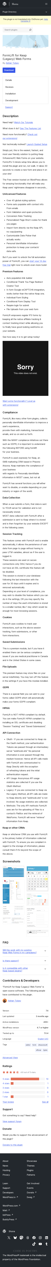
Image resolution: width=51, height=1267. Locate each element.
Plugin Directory (9, 12)
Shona (12, 1231)
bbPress (8, 1215)
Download (9, 70)
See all (45, 1102)
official (38, 1050)
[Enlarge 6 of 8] (45, 897)
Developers (8, 1192)
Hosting (6, 1170)
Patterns (31, 1175)
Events (30, 1188)
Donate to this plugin (13, 1145)
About (5, 1161)
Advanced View (10, 1057)
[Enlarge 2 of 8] (21, 883)
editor (28, 1045)
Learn (5, 1183)
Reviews (9, 87)
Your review (8, 1102)
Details (8, 80)
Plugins (30, 1170)
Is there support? (11, 961)
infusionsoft (42, 1045)
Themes (31, 1165)
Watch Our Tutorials (23, 122)
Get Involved (33, 1183)
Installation (10, 93)
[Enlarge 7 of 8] (45, 911)
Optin (45, 1050)
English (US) (43, 1039)
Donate (32, 1192)
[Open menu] (47, 4)
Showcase (32, 1161)
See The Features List (30, 128)
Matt (6, 1210)
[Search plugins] (30, 29)
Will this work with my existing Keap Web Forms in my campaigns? (20, 951)
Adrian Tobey (12, 63)
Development (11, 100)
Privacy (6, 1175)
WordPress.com (11, 1205)
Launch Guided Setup (37, 144)
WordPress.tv (10, 1197)
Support (9, 107)
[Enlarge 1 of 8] (21, 869)
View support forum (12, 1121)
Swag (31, 1197)
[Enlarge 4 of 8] (21, 920)
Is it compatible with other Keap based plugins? (15, 969)
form (34, 1045)
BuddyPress (10, 1219)
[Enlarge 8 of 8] (45, 933)
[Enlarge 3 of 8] (21, 909)
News (5, 1165)
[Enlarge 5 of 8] (45, 869)
